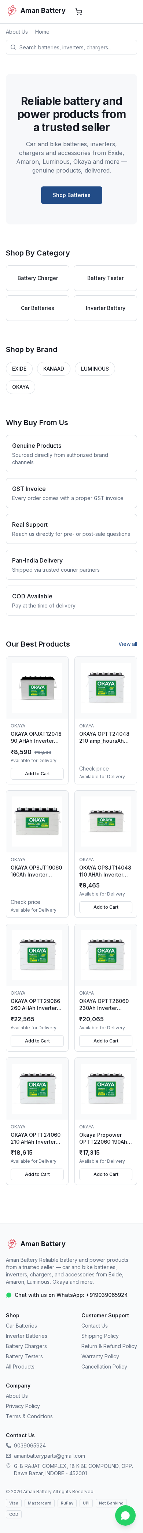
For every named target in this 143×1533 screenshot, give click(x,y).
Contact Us (94, 1325)
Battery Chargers (26, 1346)
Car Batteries (37, 308)
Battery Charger (38, 278)
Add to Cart (37, 773)
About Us (17, 32)
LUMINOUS (95, 369)
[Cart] (79, 11)
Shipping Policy (100, 1336)
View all (127, 644)
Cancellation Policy (104, 1366)
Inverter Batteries (26, 1336)
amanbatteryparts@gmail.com (49, 1456)
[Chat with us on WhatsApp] (125, 1515)
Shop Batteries (72, 195)
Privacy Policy (23, 1406)
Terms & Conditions (29, 1416)
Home (42, 32)
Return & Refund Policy (109, 1346)
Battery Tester (105, 278)
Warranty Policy (100, 1356)
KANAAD (53, 369)
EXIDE (19, 369)
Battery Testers (24, 1356)
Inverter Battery (105, 308)
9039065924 (30, 1445)
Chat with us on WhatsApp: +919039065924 (71, 1295)
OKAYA (20, 387)
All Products (20, 1366)
